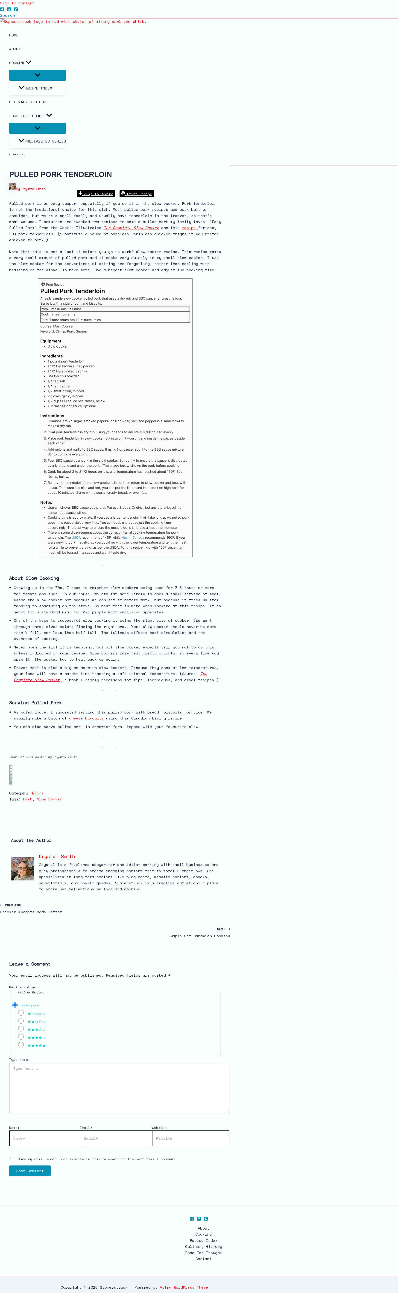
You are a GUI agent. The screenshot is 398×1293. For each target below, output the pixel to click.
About (15, 49)
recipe (190, 227)
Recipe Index (38, 88)
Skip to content (17, 3)
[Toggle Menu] (37, 75)
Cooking (17, 62)
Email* (86, 1127)
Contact (204, 1258)
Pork (27, 799)
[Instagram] (9, 10)
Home (13, 35)
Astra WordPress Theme (184, 1287)
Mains (38, 793)
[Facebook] (2, 10)
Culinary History (27, 102)
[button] (7, 15)
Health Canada (132, 537)
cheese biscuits (86, 718)
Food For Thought (27, 116)
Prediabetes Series (45, 141)
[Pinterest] (16, 10)
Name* (14, 1127)
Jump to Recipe (97, 193)
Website (159, 1127)
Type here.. (20, 1059)
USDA (76, 537)
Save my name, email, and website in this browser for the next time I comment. (97, 1158)
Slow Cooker (49, 799)
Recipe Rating (22, 987)
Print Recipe (138, 193)
